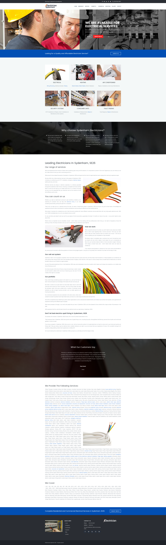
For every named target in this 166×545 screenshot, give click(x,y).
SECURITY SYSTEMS (57, 108)
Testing (65, 86)
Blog (66, 532)
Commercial (101, 6)
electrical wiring (70, 201)
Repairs (89, 112)
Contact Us (116, 53)
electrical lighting (83, 472)
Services (87, 6)
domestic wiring (88, 451)
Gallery (114, 6)
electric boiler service (56, 407)
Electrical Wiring (99, 411)
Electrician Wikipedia (69, 476)
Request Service (58, 36)
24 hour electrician (82, 456)
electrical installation (65, 402)
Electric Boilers (75, 86)
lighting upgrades (108, 456)
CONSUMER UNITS (83, 108)
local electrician (74, 461)
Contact (119, 6)
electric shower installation (102, 403)
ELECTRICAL (57, 82)
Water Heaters (82, 86)
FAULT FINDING (109, 108)
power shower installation (115, 403)
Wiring (48, 86)
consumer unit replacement (78, 403)
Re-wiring (52, 86)
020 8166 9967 (117, 1)
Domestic (93, 6)
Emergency (81, 6)
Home (75, 6)
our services (75, 465)
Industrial (108, 6)
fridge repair (84, 402)
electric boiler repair (111, 402)
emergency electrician (76, 418)
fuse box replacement (67, 403)
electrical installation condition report (93, 409)
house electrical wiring (110, 389)
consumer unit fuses (67, 393)
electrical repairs (77, 180)
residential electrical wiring (54, 409)
